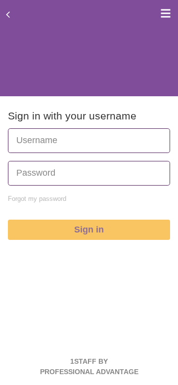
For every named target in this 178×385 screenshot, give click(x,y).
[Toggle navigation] (163, 13)
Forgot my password (37, 198)
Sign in (89, 229)
